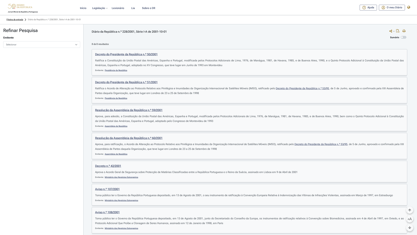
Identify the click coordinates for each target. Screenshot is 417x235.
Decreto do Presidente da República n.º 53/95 (302, 88)
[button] (20, 6)
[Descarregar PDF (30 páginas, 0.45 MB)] (398, 31)
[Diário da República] (20, 7)
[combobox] (41, 44)
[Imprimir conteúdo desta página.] (405, 31)
